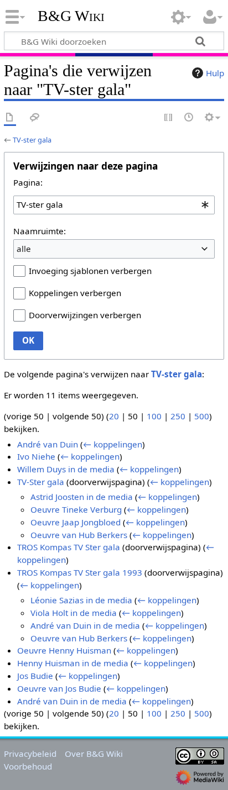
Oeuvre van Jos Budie (59, 688)
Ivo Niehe (36, 456)
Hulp (215, 72)
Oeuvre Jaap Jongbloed (75, 522)
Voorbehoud (28, 766)
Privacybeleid (30, 753)
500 (201, 416)
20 (114, 416)
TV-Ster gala (40, 481)
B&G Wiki (71, 16)
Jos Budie (35, 675)
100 (154, 416)
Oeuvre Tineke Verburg (76, 509)
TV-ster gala (32, 140)
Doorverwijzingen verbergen (85, 314)
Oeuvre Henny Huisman (64, 650)
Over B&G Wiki (94, 753)
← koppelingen (112, 444)
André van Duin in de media (85, 625)
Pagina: (28, 182)
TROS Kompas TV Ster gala (68, 546)
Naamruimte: (39, 230)
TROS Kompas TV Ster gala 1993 (79, 572)
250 (177, 416)
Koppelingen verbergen (75, 292)
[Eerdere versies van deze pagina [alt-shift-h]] (189, 118)
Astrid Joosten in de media (81, 496)
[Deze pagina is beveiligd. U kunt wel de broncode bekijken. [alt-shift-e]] (169, 118)
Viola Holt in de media (73, 612)
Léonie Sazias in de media (81, 599)
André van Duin (47, 444)
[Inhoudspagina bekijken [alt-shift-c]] (10, 118)
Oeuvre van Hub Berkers (78, 534)
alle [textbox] (24, 248)
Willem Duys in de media (66, 469)
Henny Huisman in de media (72, 662)
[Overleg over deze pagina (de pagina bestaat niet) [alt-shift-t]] (35, 118)
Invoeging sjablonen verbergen (90, 270)
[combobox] (114, 205)
